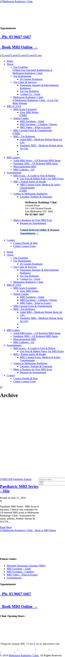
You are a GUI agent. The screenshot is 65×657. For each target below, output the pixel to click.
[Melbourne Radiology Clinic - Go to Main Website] (38, 103)
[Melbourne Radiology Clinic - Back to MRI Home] (28, 530)
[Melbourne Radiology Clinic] (16, 1)
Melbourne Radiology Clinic (24, 655)
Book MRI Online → (19, 47)
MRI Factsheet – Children (20, 571)
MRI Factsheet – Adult (19, 568)
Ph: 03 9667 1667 (15, 37)
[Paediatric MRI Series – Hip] (15, 479)
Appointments (14, 577)
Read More (6, 527)
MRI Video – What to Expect (22, 574)
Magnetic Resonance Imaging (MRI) (26, 565)
